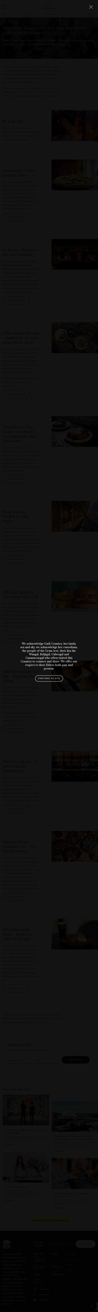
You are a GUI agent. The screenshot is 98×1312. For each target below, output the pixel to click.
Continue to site (49, 678)
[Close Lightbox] (91, 7)
